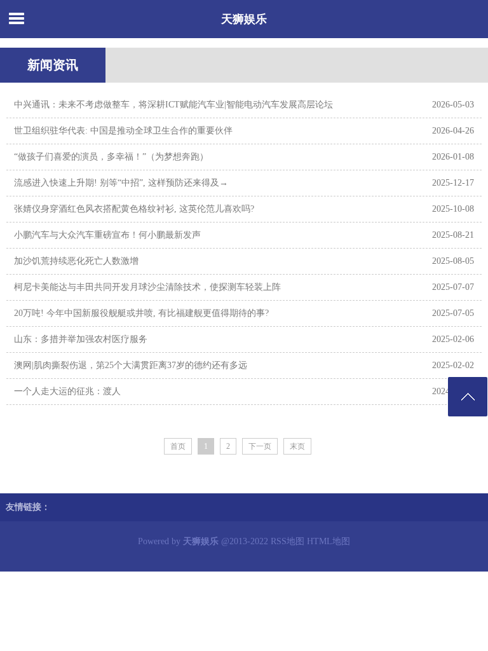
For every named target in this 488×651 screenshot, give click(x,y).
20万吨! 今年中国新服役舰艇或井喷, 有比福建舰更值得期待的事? (141, 313)
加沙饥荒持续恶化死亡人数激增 (76, 261)
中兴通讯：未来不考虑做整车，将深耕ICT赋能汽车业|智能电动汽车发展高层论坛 (173, 104)
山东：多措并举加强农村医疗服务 (80, 339)
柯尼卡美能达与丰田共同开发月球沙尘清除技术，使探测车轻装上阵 (147, 287)
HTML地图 (328, 541)
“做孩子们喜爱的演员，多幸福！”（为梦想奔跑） (111, 156)
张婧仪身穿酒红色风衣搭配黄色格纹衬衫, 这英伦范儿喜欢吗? (134, 209)
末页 (297, 446)
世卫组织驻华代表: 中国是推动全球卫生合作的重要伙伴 (123, 130)
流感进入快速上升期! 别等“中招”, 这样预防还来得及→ (121, 183)
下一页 (259, 446)
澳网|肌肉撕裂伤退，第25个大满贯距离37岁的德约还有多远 (130, 365)
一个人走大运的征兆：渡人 (67, 391)
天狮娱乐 (244, 19)
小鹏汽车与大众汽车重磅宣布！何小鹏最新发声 (107, 235)
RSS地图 (287, 541)
